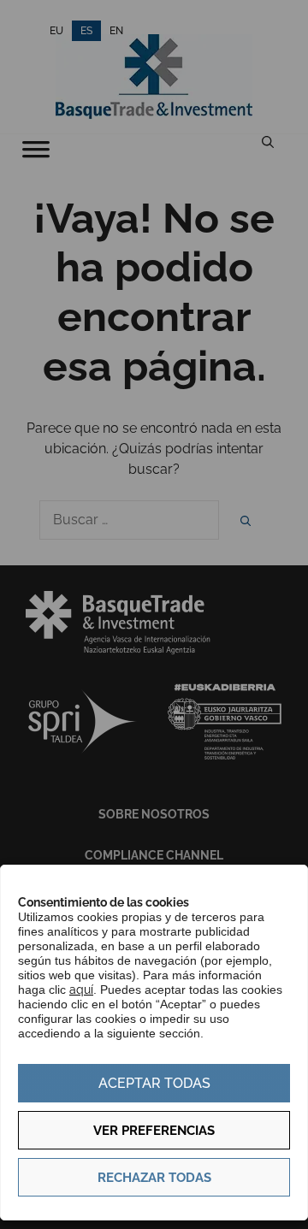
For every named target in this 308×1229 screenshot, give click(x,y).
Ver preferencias (154, 1130)
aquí (81, 989)
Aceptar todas (154, 1083)
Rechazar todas (154, 1177)
